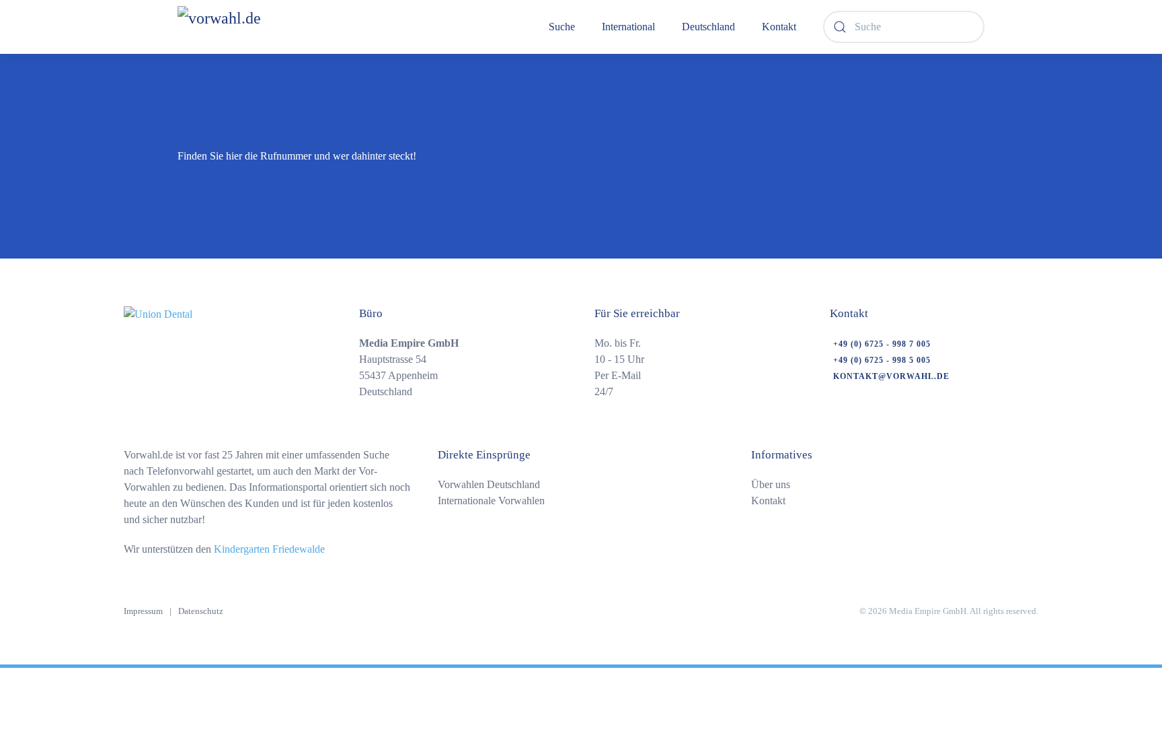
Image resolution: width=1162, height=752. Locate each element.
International (628, 26)
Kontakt (779, 26)
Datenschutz (200, 611)
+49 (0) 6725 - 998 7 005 (882, 344)
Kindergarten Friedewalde (269, 549)
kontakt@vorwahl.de (891, 376)
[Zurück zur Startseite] (255, 27)
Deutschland (708, 26)
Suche (562, 26)
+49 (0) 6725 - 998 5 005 (882, 360)
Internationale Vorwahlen (491, 500)
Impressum (143, 611)
